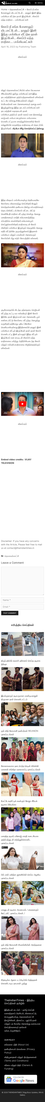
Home (4, 9)
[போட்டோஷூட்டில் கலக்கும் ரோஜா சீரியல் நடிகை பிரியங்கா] (22, 784)
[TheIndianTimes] (9, 3)
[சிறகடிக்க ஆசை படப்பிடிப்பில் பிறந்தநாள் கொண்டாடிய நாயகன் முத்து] (22, 963)
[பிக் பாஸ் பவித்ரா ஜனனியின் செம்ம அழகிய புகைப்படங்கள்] (22, 858)
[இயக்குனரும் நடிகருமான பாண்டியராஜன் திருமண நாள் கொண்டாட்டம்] (22, 679)
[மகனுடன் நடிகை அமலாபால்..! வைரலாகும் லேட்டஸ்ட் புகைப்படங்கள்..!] (22, 893)
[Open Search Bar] (30, 3)
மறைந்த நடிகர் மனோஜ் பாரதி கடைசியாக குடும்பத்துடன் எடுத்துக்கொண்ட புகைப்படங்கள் (20, 839)
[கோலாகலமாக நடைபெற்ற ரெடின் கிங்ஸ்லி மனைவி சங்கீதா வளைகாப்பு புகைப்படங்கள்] (22, 749)
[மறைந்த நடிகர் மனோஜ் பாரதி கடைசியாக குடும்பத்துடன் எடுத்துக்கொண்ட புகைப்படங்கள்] (22, 819)
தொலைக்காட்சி (17, 9)
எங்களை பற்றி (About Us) (16, 1044)
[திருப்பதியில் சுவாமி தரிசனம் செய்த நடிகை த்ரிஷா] (22, 644)
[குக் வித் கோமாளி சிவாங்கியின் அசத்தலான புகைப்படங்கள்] (22, 928)
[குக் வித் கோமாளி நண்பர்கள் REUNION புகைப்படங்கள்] (22, 714)
